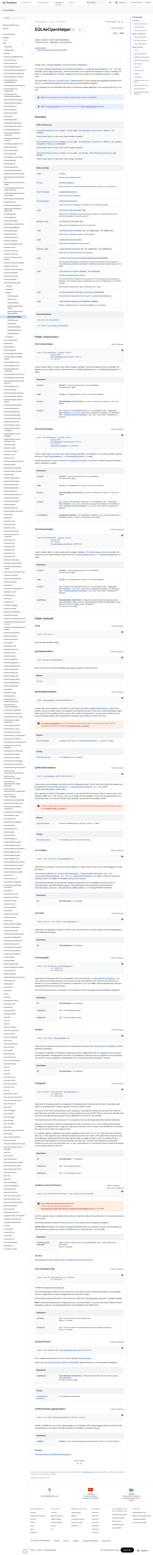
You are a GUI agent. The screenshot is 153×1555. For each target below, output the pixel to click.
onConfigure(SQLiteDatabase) (91, 1058)
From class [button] (48, 320)
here (78, 1111)
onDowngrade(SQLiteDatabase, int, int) (80, 415)
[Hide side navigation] (25, 1551)
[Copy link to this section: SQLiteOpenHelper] (55, 344)
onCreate (62, 221)
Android (33, 1512)
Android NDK (116, 1528)
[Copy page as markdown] (80, 30)
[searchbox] (14, 18)
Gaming (53, 1512)
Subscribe (127, 1550)
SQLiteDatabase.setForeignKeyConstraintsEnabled (91, 885)
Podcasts (33, 1532)
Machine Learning (57, 1516)
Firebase (76, 1541)
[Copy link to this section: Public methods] (55, 619)
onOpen (62, 240)
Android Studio (136, 2)
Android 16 (95, 1516)
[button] (13, 37)
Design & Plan (42, 2)
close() (104, 741)
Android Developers (41, 22)
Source (32, 1522)
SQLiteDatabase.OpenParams (101, 153)
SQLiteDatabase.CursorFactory (91, 130)
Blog (31, 1529)
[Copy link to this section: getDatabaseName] (55, 651)
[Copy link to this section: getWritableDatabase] (58, 768)
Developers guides (118, 1518)
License (39, 1550)
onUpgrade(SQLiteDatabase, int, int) (102, 69)
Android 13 (95, 1526)
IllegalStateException (41, 1397)
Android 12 (95, 1529)
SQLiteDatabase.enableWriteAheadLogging (52, 885)
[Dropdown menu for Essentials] (32, 2)
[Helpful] (119, 21)
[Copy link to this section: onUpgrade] (48, 1083)
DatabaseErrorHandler (45, 144)
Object (45, 42)
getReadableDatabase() (109, 369)
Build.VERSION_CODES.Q (90, 106)
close (61, 174)
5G (52, 1529)
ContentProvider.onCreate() (79, 726)
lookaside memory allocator (76, 275)
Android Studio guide (119, 1514)
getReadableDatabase (67, 192)
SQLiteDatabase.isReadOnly (105, 1046)
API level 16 (120, 850)
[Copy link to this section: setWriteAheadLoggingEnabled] (67, 1409)
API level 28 (120, 529)
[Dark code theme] (122, 350)
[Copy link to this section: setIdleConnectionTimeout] (63, 1185)
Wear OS (74, 1516)
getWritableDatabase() (86, 369)
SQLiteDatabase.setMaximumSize (72, 888)
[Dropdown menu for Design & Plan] (50, 2)
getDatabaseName (65, 183)
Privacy (53, 1526)
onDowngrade (64, 231)
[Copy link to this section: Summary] (48, 117)
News (32, 1526)
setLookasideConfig (67, 271)
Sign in (148, 2)
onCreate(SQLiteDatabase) (73, 69)
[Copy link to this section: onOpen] (45, 1030)
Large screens (76, 1512)
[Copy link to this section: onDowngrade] (51, 958)
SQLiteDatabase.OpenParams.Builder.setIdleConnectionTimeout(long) (87, 264)
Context (55, 130)
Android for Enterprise (37, 1516)
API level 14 (120, 651)
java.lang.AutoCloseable (58, 326)
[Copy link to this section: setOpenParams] (53, 1342)
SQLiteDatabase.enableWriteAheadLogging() (53, 1454)
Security (33, 1519)
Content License (88, 1472)
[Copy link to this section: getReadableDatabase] (59, 692)
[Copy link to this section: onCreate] (46, 913)
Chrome (66, 1541)
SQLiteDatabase (43, 192)
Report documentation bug (142, 1516)
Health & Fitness (56, 1519)
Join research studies (139, 1522)
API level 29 (120, 1188)
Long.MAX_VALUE (90, 1243)
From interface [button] (52, 326)
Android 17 (95, 1512)
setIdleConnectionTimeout (70, 258)
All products (107, 1541)
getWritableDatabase (67, 201)
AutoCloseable (66, 42)
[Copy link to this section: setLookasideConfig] (57, 1269)
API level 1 (120, 28)
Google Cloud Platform (90, 1541)
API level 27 (116, 1185)
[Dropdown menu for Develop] (64, 2)
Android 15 (95, 1519)
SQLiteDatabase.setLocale (46, 888)
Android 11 (95, 1532)
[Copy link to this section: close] (42, 626)
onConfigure (64, 210)
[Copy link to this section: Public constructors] (60, 337)
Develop (58, 2)
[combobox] (96, 2)
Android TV (75, 1526)
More (71, 2)
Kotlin (115, 33)
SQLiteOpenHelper (44, 130)
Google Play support (139, 1519)
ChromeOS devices (77, 1519)
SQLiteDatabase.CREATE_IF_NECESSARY (100, 602)
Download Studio (118, 1524)
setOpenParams (65, 292)
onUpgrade (63, 249)
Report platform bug (139, 1512)
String (70, 130)
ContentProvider (63, 81)
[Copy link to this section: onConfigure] (49, 850)
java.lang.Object (40, 48)
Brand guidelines (50, 1550)
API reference (8, 10)
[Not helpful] (122, 21)
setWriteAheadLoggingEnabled (71, 301)
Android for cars (76, 1522)
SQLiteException (43, 757)
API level (4, 40)
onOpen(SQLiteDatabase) (53, 72)
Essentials (25, 2)
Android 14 (95, 1522)
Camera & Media (56, 1522)
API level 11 (120, 429)
